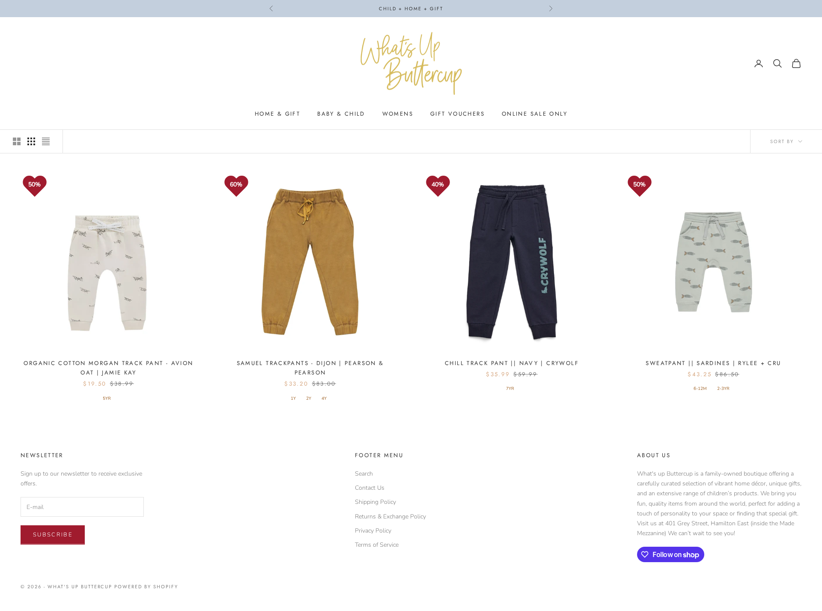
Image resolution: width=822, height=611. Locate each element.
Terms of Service (377, 545)
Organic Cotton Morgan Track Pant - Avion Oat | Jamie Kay (108, 368)
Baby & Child (341, 114)
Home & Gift (277, 114)
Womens (397, 114)
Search (364, 474)
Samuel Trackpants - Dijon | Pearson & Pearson (310, 368)
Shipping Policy (375, 502)
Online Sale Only (534, 114)
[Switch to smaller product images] (31, 141)
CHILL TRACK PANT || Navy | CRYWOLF (512, 363)
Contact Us (369, 488)
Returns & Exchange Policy (390, 516)
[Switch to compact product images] (46, 141)
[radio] (106, 398)
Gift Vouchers (457, 114)
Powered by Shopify (146, 586)
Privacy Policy (373, 531)
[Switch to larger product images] (17, 141)
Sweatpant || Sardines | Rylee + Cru (713, 363)
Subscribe (52, 535)
